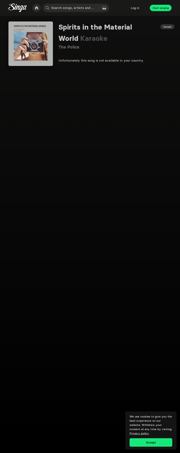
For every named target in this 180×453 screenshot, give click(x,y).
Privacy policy (139, 433)
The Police (69, 47)
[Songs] (104, 8)
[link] (36, 8)
